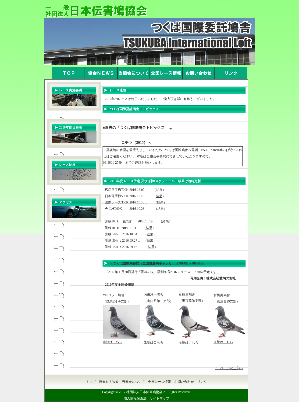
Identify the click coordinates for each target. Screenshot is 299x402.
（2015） (139, 142)
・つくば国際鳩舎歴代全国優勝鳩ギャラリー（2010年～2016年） (157, 263)
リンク (202, 382)
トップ (91, 382)
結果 (159, 190)
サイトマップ (159, 398)
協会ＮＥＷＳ (109, 382)
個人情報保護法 (135, 398)
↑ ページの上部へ (229, 368)
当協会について (133, 382)
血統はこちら (112, 342)
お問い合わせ (184, 382)
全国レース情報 (159, 382)
